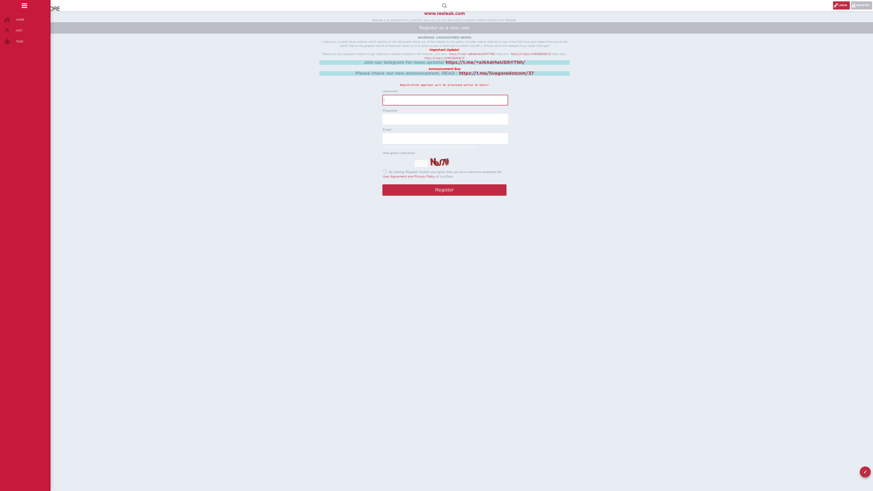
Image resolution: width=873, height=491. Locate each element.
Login (842, 5)
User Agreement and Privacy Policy (409, 176)
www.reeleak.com (444, 13)
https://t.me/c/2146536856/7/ (444, 58)
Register (862, 5)
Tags (19, 41)
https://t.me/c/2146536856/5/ (531, 54)
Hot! (19, 30)
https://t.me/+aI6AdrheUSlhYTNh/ (472, 54)
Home (20, 19)
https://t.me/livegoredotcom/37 (496, 73)
